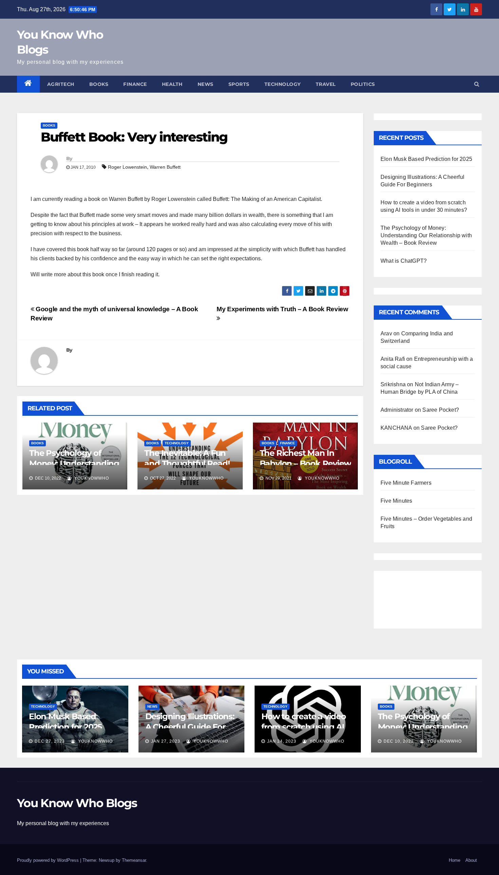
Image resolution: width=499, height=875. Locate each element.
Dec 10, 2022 (399, 741)
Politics (363, 84)
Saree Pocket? (440, 410)
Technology (282, 84)
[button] (476, 84)
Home (454, 860)
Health (172, 84)
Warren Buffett (165, 167)
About (471, 860)
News (206, 84)
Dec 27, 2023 (50, 741)
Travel (326, 84)
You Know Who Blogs (77, 803)
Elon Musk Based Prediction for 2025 (426, 159)
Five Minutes (396, 501)
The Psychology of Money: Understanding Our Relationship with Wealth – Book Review (426, 235)
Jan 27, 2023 (165, 741)
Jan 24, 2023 (281, 741)
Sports (239, 84)
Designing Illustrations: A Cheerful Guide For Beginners (189, 726)
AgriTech (60, 84)
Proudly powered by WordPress (48, 860)
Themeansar (134, 860)
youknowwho (91, 478)
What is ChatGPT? (404, 261)
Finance (135, 84)
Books (99, 84)
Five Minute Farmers (406, 483)
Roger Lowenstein (127, 167)
